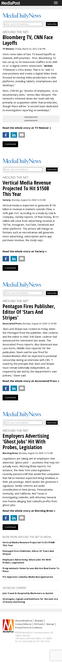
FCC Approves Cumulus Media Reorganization (28, 576)
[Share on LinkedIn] (14, 135)
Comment (10, 144)
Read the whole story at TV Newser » (27, 127)
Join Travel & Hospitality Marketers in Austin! (28, 593)
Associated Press (12, 323)
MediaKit (39, 620)
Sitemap (50, 624)
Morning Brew (10, 453)
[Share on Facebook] (6, 135)
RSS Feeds (39, 624)
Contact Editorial (23, 624)
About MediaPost (23, 620)
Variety (7, 200)
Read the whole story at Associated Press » (31, 381)
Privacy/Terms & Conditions (28, 627)
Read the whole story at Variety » (25, 251)
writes (48, 65)
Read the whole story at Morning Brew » (29, 510)
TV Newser (8, 48)
